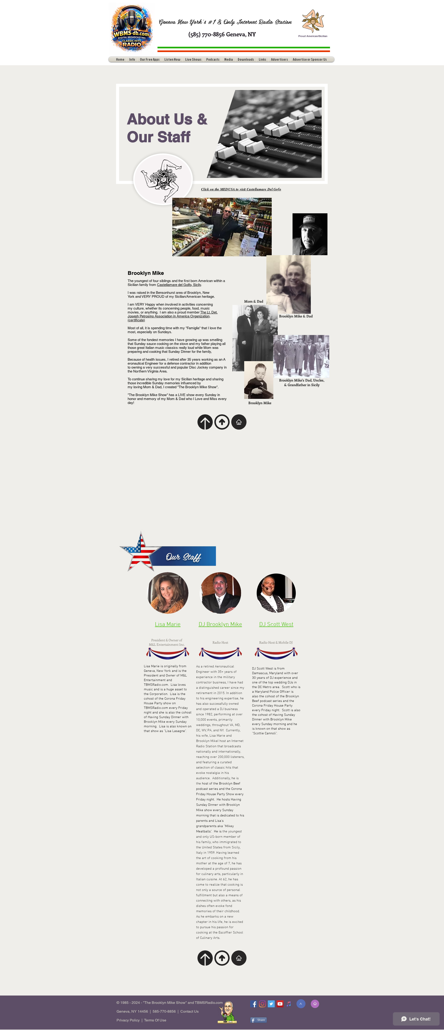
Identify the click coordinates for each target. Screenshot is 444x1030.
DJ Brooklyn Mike (220, 624)
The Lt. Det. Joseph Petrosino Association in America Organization (173, 314)
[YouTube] (280, 1003)
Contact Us (189, 1011)
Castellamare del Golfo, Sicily (179, 285)
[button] (132, 59)
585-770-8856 (164, 1011)
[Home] (239, 422)
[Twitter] (271, 1003)
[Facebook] (253, 1003)
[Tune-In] (288, 1003)
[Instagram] (262, 1003)
